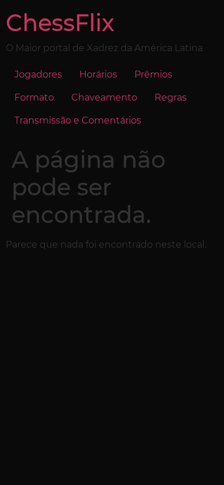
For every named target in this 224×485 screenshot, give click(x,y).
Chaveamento (104, 97)
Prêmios (153, 74)
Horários (98, 74)
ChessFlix (60, 23)
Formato (34, 97)
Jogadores (38, 74)
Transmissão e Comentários (77, 120)
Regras (171, 97)
